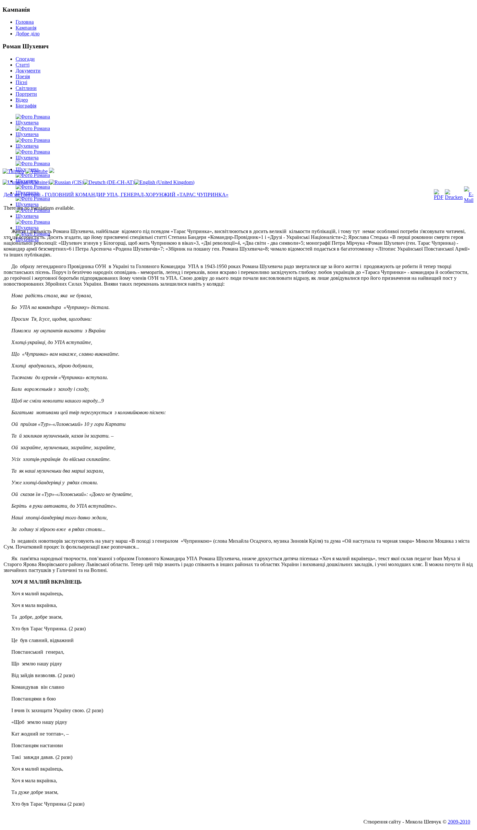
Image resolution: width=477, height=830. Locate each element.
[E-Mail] (468, 200)
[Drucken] (454, 197)
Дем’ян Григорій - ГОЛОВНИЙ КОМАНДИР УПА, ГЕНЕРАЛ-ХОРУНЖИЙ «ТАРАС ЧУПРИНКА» (116, 194)
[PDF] (439, 197)
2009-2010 (459, 821)
